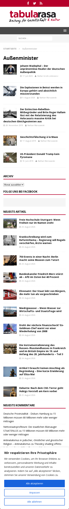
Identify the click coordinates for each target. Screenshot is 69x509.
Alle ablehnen (34, 501)
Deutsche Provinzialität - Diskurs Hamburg (26, 413)
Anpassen (34, 492)
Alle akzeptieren (34, 483)
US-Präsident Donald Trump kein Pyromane (39, 155)
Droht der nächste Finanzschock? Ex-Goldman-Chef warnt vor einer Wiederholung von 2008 (41, 328)
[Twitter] (35, 3)
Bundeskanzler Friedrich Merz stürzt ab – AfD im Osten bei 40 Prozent (41, 275)
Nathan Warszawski (48, 97)
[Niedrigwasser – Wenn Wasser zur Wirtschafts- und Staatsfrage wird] (10, 312)
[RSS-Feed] (41, 3)
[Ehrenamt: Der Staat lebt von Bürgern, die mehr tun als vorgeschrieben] (10, 295)
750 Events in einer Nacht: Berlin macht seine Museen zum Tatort (39, 258)
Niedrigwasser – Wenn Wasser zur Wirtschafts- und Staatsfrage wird (40, 309)
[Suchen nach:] (35, 38)
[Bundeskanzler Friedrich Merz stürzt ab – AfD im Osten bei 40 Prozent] (10, 277)
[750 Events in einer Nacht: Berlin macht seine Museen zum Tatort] (10, 260)
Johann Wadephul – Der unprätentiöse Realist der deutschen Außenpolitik (42, 68)
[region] (34, 478)
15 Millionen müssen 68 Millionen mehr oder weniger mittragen (30, 417)
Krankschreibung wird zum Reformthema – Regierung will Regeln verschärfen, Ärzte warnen (42, 239)
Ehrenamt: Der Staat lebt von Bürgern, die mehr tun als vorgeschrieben (42, 292)
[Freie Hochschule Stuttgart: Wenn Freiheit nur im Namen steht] (10, 223)
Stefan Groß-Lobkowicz (47, 76)
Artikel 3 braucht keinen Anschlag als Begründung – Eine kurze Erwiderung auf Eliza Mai (42, 371)
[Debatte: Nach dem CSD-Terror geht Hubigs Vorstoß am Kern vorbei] (10, 392)
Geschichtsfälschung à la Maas (39, 137)
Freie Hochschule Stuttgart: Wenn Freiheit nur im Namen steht (39, 221)
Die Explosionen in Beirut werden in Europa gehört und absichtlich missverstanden (41, 90)
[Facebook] (28, 3)
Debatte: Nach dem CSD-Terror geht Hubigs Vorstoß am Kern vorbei (41, 389)
